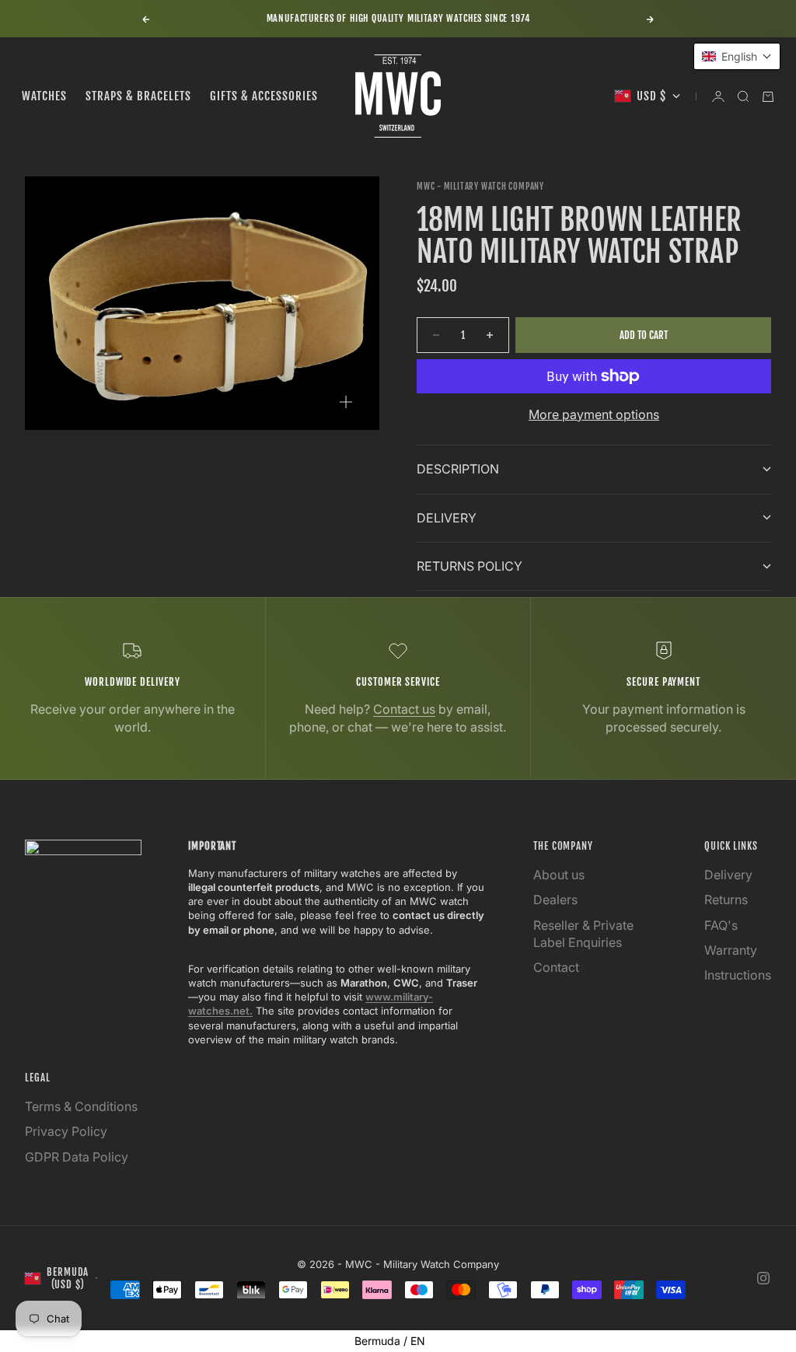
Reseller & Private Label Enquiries (583, 933)
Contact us (404, 709)
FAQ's (721, 925)
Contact (556, 967)
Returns (726, 899)
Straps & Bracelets (138, 96)
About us (559, 874)
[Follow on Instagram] (763, 1278)
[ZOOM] (345, 401)
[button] (737, 56)
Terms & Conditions (81, 1106)
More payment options (594, 414)
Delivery (728, 874)
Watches (44, 96)
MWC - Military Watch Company (480, 186)
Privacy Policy (66, 1131)
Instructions (737, 975)
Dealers (555, 899)
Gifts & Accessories (264, 96)
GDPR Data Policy (76, 1157)
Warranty (730, 950)
